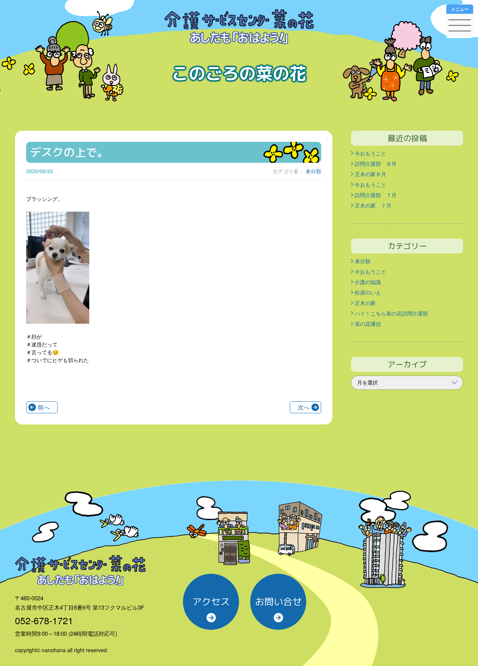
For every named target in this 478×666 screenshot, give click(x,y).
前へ (44, 407)
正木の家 (365, 302)
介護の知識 (368, 282)
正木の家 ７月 (373, 205)
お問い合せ (278, 601)
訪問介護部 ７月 (376, 195)
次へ (304, 407)
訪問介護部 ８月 (376, 163)
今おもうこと (370, 153)
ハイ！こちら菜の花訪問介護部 (391, 313)
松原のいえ (368, 292)
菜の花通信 (368, 323)
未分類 (313, 171)
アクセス (211, 601)
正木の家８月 (370, 174)
